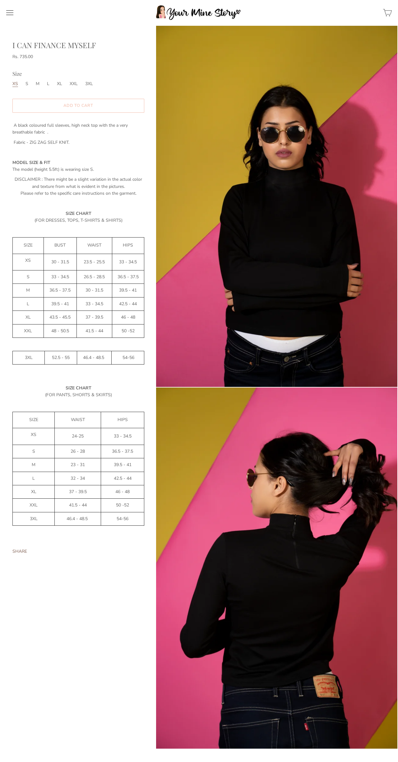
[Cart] (387, 13)
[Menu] (10, 13)
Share (19, 552)
